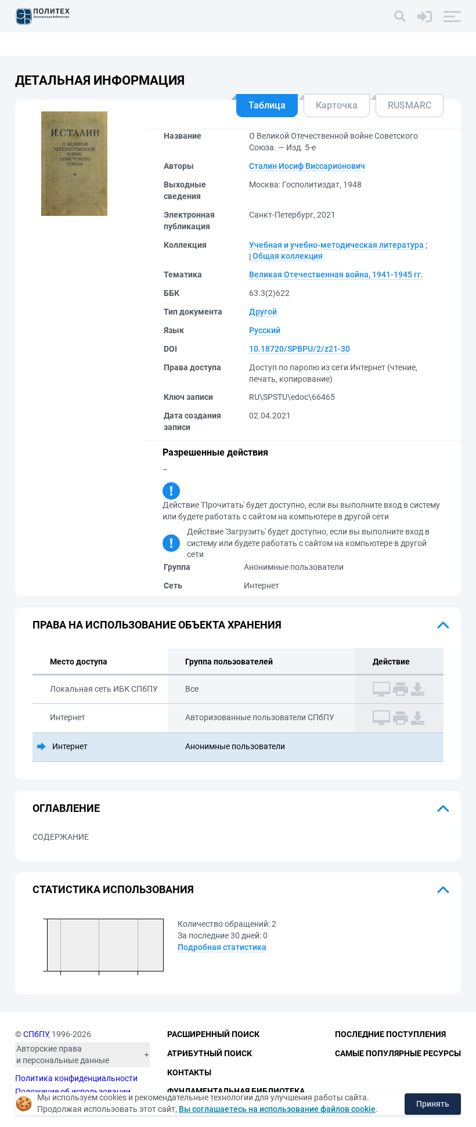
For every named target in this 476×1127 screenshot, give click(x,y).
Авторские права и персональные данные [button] (62, 1054)
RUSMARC (409, 105)
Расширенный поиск (213, 1034)
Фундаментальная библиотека (236, 1091)
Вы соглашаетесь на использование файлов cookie (277, 1109)
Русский (264, 330)
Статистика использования (113, 889)
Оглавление (66, 808)
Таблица (267, 105)
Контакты (189, 1072)
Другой (263, 311)
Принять (432, 1103)
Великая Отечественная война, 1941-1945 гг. (336, 274)
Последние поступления (390, 1034)
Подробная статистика (222, 947)
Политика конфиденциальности (76, 1078)
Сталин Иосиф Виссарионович (307, 166)
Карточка (337, 105)
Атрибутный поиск (209, 1053)
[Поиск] (400, 16)
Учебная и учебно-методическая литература (336, 245)
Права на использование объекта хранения (157, 625)
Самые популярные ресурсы (398, 1053)
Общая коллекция (288, 256)
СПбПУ (35, 1034)
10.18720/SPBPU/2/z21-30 (299, 348)
